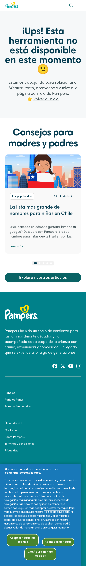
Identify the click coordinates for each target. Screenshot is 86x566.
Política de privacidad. (57, 512)
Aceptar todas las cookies (22, 539)
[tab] (35, 263)
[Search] (71, 5)
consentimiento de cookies (38, 523)
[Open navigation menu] (79, 5)
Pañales (10, 393)
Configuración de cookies (40, 553)
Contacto (11, 430)
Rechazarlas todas (58, 541)
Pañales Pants (14, 400)
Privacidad (12, 450)
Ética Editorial (13, 423)
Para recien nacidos (18, 406)
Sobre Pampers (15, 437)
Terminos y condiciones (19, 444)
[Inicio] (12, 5)
